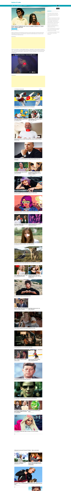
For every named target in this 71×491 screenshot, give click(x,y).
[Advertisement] (28, 43)
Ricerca (58, 8)
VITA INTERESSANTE (19, 5)
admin (18, 30)
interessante (25, 5)
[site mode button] (57, 5)
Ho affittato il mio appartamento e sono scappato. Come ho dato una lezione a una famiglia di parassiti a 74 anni (52, 25)
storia (14, 5)
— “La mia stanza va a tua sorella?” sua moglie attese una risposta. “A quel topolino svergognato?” (53, 33)
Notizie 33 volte (16, 2)
